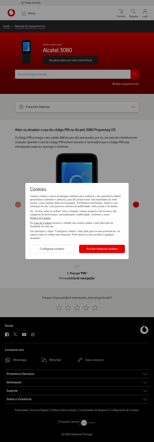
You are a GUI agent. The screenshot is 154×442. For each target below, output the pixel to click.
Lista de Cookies (42, 223)
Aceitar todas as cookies (102, 249)
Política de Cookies (40, 218)
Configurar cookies (52, 249)
